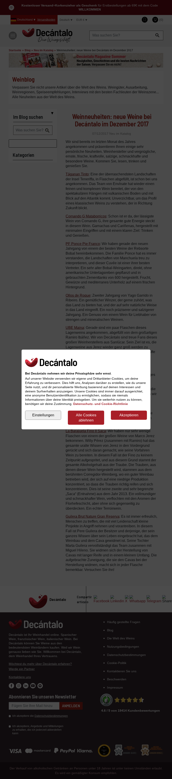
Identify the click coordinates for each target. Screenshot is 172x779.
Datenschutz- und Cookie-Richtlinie (100, 404)
